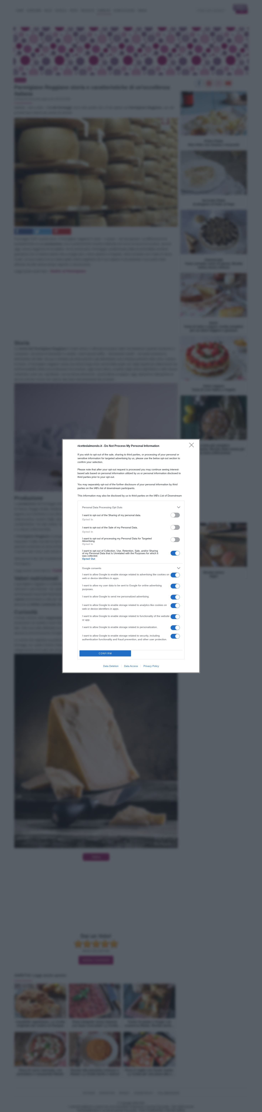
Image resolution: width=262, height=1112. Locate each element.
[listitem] (131, 507)
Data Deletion (111, 666)
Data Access (131, 666)
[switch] (175, 515)
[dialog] (131, 556)
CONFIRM (105, 653)
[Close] (192, 446)
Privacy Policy (151, 666)
